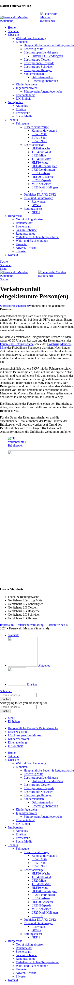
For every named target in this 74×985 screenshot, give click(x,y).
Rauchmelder (24, 223)
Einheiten (22, 41)
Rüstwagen (39, 201)
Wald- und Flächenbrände (32, 240)
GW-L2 (36, 205)
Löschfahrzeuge (34, 144)
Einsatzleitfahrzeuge (36, 127)
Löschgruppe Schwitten (38, 66)
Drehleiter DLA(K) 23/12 (40, 194)
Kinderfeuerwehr (26, 84)
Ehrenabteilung (25, 95)
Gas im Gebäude (26, 230)
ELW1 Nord (39, 141)
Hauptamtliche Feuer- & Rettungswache (49, 45)
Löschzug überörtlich (45, 80)
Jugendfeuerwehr (26, 88)
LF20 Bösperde (41, 180)
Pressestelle (23, 112)
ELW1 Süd (39, 137)
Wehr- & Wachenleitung (31, 38)
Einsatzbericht (20, 305)
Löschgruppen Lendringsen (41, 52)
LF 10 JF (37, 191)
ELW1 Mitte (39, 134)
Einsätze (21, 109)
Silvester (21, 251)
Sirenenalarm (24, 226)
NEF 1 (36, 212)
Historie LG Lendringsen (47, 56)
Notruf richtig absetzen (30, 219)
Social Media (24, 116)
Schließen (6, 691)
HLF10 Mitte (40, 162)
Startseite (5, 305)
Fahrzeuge (22, 123)
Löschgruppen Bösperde (39, 63)
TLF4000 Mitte (41, 159)
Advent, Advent (26, 247)
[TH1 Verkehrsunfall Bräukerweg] (20, 445)
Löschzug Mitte (33, 49)
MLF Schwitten (41, 183)
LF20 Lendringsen (43, 169)
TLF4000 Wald (41, 152)
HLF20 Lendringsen (44, 166)
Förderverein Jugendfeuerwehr (43, 91)
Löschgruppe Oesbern (37, 59)
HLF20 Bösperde (42, 176)
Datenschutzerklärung (30, 624)
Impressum (7, 624)
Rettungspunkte (25, 233)
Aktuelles (22, 105)
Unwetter (21, 244)
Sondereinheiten (34, 73)
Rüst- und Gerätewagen (38, 198)
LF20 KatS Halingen (45, 187)
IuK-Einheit (23, 98)
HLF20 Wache (41, 148)
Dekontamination (42, 77)
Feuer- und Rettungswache (17, 344)
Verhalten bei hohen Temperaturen (37, 237)
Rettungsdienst (33, 208)
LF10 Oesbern (41, 173)
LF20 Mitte (39, 155)
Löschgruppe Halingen (38, 70)
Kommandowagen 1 (44, 130)
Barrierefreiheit (55, 624)
